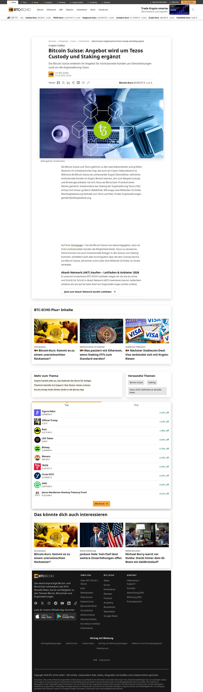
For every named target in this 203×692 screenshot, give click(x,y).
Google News (111, 615)
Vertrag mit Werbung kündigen (112, 643)
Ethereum (51, 9)
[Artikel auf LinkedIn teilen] (68, 82)
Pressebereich (134, 601)
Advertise (175, 2)
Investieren (82, 9)
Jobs (83, 588)
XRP (61, 9)
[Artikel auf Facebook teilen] (58, 82)
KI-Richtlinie (87, 628)
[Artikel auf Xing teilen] (73, 82)
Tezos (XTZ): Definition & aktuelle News (145, 391)
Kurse (107, 584)
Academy (108, 602)
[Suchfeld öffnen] (193, 9)
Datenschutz (87, 601)
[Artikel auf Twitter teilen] (63, 82)
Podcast (108, 598)
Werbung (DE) (134, 597)
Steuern (69, 9)
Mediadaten (87, 592)
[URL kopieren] (88, 82)
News (107, 580)
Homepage (77, 245)
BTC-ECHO (63, 72)
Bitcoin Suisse (136, 382)
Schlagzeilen (63, 41)
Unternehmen (84, 41)
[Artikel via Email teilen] (83, 82)
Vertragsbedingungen (51, 643)
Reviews (108, 593)
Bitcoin (40, 9)
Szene (73, 41)
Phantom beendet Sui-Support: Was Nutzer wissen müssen (62, 385)
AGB (95, 660)
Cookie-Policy (88, 643)
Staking (152, 382)
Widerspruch (103, 648)
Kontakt (131, 588)
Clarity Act (103, 9)
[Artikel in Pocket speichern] (78, 82)
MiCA (92, 9)
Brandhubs (109, 607)
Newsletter (109, 611)
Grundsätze (87, 610)
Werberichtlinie (89, 619)
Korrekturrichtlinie (90, 623)
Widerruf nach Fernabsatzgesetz (147, 643)
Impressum (87, 597)
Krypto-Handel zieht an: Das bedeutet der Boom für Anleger (62, 380)
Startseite (52, 41)
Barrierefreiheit (89, 605)
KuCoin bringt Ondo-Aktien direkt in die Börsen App (59, 389)
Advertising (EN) (135, 592)
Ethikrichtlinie (88, 614)
